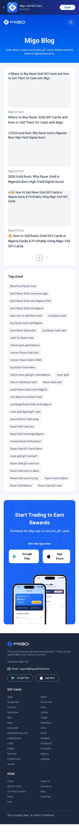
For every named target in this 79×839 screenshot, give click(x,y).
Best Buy (11, 754)
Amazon (11, 707)
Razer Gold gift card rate (24, 463)
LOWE (10, 743)
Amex (43, 728)
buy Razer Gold (57, 315)
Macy (10, 723)
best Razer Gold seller (23, 330)
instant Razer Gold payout (25, 441)
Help (9, 802)
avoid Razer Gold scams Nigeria (28, 389)
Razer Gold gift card (50, 485)
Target (44, 717)
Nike (9, 717)
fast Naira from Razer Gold (26, 396)
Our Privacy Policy (16, 791)
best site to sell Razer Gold (26, 315)
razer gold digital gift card (25, 411)
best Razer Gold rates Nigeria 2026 (30, 300)
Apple (10, 697)
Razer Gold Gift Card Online (26, 448)
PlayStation (46, 743)
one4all (11, 764)
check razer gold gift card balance (30, 374)
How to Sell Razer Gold (23, 382)
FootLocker (12, 728)
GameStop (46, 723)
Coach (44, 733)
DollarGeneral (14, 738)
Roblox (10, 748)
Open (67, 7)
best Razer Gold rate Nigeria (26, 308)
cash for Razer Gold (21, 337)
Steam (44, 697)
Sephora (45, 754)
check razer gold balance (25, 345)
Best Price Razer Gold (23, 286)
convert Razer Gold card (24, 352)
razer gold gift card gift (23, 456)
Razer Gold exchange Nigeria (27, 433)
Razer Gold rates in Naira (24, 470)
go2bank (45, 759)
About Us (45, 781)
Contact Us (46, 786)
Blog (43, 791)
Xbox (43, 707)
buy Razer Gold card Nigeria (26, 323)
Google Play (13, 702)
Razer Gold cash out (22, 426)
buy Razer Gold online (22, 367)
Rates (10, 796)
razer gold (63, 374)
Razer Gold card (52, 382)
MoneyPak (46, 748)
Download (46, 796)
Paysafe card (13, 759)
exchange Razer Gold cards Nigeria (30, 404)
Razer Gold (46, 702)
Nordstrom (12, 712)
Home (10, 781)
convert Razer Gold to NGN (25, 360)
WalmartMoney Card (17, 733)
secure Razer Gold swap (24, 419)
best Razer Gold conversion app (29, 293)
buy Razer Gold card (54, 330)
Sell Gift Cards (14, 786)
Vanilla (44, 712)
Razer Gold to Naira (56, 478)
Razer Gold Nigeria (21, 485)
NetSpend (45, 738)
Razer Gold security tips (24, 478)
